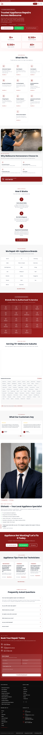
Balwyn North (33, 381)
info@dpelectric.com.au (9, 648)
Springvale (9, 396)
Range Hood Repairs (6, 693)
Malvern (29, 391)
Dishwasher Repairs (5, 687)
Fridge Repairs (4, 698)
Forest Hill (21, 389)
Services (25, 691)
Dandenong (15, 387)
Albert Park (4, 381)
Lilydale (25, 391)
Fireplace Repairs (5, 700)
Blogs (24, 696)
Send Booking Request (31, 27)
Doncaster (26, 387)
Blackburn (19, 383)
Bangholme (38, 381)
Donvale (37, 387)
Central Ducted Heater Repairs (8, 702)
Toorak (39, 396)
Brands (24, 693)
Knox (21, 391)
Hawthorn (36, 389)
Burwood (37, 383)
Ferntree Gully (16, 389)
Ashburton (14, 381)
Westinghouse (4, 721)
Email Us (34, 545)
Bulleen (32, 383)
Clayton (35, 385)
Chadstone (24, 385)
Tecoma (23, 396)
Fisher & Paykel (5, 718)
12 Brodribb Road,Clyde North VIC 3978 (29, 719)
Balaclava (23, 381)
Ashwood (19, 381)
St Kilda (14, 396)
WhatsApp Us (19, 27)
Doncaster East (32, 387)
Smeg (3, 725)
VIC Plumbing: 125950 (38, 733)
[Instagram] (26, 702)
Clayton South (4, 387)
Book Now (35, 3)
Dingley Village (20, 387)
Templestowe (29, 396)
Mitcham (33, 391)
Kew (8, 391)
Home (24, 687)
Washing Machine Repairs (7, 696)
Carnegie (14, 385)
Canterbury (9, 385)
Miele (3, 716)
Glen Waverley (31, 389)
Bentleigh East (14, 383)
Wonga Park (28, 398)
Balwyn (28, 381)
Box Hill (28, 383)
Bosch (3, 710)
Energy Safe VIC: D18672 (29, 733)
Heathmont (4, 391)
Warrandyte (17, 398)
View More (4, 74)
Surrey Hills (19, 396)
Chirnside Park (30, 385)
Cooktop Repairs (5, 695)
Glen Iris (26, 389)
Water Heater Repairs (6, 704)
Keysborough (13, 391)
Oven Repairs (4, 691)
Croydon (9, 387)
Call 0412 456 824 (7, 27)
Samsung (3, 714)
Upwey (3, 398)
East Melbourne (9, 389)
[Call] (39, 4)
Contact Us (25, 698)
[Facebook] (24, 702)
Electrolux (4, 719)
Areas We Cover (26, 695)
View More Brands (4, 727)
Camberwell (4, 385)
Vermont (7, 398)
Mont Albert (39, 391)
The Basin (34, 396)
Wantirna (12, 398)
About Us (25, 689)
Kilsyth (18, 391)
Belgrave (8, 383)
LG (2, 712)
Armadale (9, 381)
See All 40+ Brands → (21, 288)
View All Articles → (21, 581)
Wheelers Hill (23, 398)
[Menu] (41, 4)
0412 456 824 (9, 179)
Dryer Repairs (4, 689)
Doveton (3, 389)
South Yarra (4, 396)
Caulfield (19, 385)
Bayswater (4, 383)
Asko (3, 723)
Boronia (24, 383)
